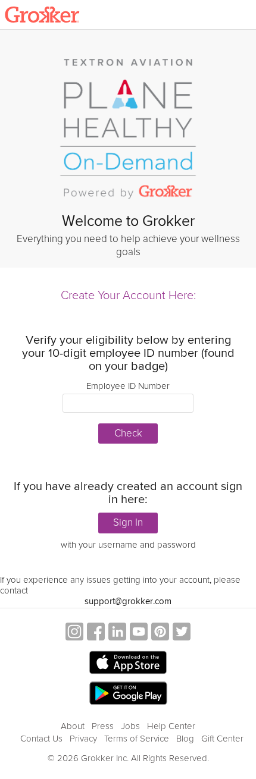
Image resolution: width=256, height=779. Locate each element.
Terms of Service (136, 738)
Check (128, 433)
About (73, 726)
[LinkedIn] (117, 633)
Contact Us (41, 738)
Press (103, 726)
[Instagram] (74, 633)
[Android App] (128, 693)
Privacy (83, 738)
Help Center (171, 726)
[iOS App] (128, 662)
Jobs (130, 726)
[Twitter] (182, 633)
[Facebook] (96, 633)
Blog (185, 738)
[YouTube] (139, 633)
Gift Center (222, 738)
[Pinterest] (160, 633)
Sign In (128, 522)
